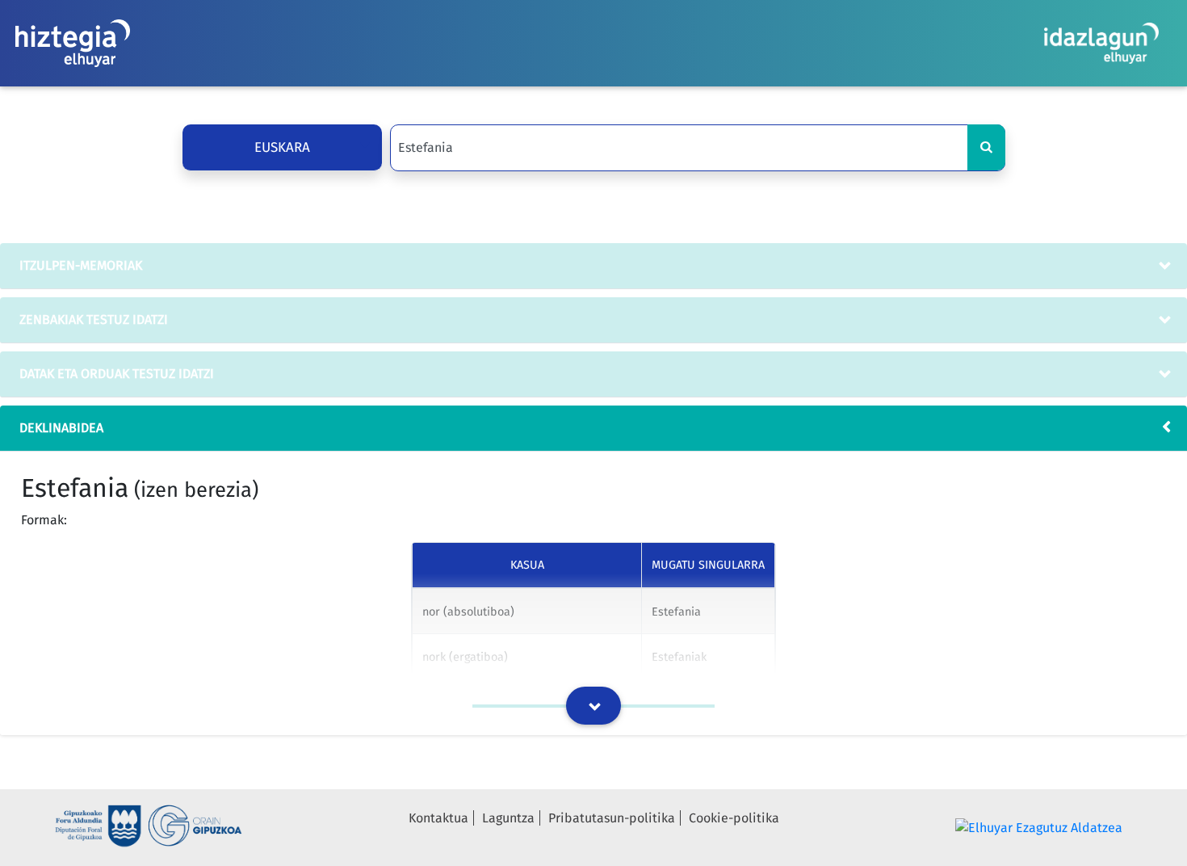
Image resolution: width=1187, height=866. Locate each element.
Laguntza (508, 818)
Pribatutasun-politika (611, 818)
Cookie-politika (734, 818)
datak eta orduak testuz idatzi (116, 373)
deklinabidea (61, 427)
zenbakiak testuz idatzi (93, 319)
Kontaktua (438, 818)
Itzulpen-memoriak (80, 265)
